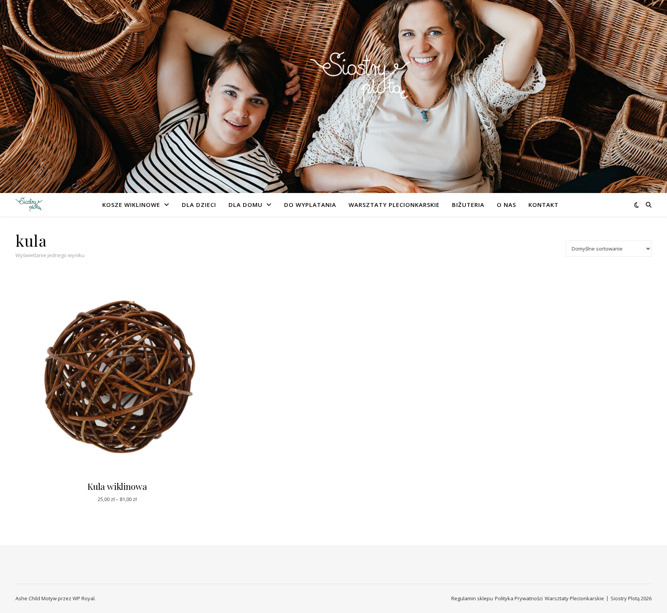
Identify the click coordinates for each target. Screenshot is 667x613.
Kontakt (543, 204)
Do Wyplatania (310, 204)
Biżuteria (468, 204)
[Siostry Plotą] (333, 91)
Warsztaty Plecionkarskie (394, 204)
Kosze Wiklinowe (131, 204)
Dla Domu (245, 204)
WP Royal (84, 598)
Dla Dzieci (199, 204)
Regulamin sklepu (472, 598)
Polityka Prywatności (519, 598)
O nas (506, 204)
